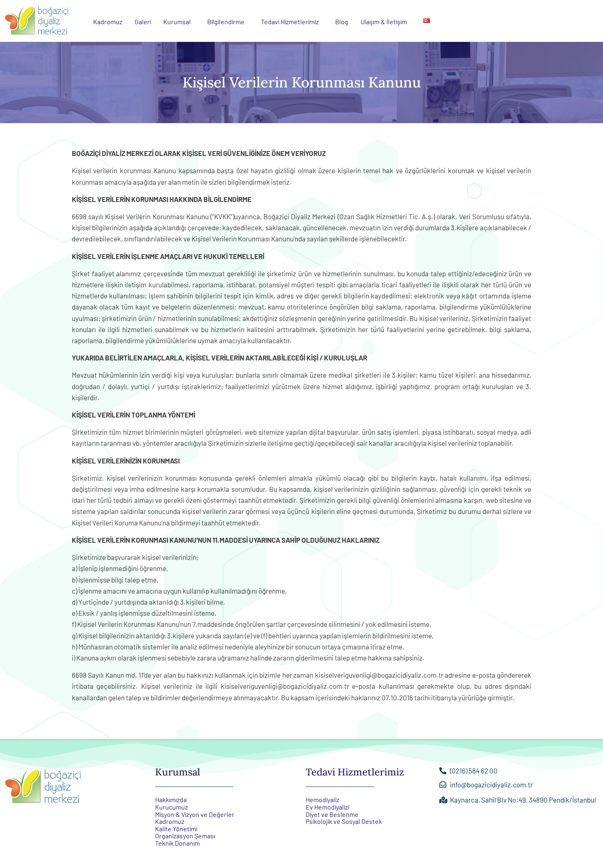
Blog (341, 21)
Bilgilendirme (225, 21)
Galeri (143, 21)
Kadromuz (107, 21)
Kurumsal (177, 21)
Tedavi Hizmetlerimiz (290, 21)
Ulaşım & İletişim (384, 21)
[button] (179, 21)
